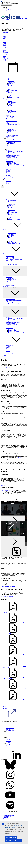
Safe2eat (10, 110)
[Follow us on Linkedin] (16, 759)
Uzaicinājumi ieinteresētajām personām (16, 165)
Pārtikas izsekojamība (12, 130)
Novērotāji (8, 159)
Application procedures (10, 139)
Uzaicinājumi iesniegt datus (11, 157)
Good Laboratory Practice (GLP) (12, 146)
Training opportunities (10, 136)
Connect (7, 11)
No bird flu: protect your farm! (14, 112)
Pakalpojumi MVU (12, 142)
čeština (4, 35)
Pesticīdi (7, 123)
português (5, 54)
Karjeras (5, 168)
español (4, 33)
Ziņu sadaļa (5, 98)
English (4, 40)
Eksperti (7, 172)
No (2, 723)
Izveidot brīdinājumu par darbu (7, 596)
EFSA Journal (9, 10)
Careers (7, 732)
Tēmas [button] (4, 253)
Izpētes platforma (9, 161)
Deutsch (5, 37)
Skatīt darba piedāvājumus (6, 496)
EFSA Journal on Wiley (10, 745)
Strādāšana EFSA (9, 169)
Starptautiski (10, 96)
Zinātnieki (8, 171)
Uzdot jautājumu (11, 143)
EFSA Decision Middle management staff (14, 700)
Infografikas (10, 105)
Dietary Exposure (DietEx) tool (14, 135)
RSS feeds (8, 739)
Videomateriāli (11, 103)
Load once (3, 525)
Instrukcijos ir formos (12, 152)
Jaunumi (10, 101)
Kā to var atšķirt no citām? (6, 4)
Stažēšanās (8, 175)
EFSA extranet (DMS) (10, 748)
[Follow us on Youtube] (10, 799)
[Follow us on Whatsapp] (10, 789)
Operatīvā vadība (11, 88)
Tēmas (4, 114)
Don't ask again (4, 556)
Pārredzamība (11, 79)
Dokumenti (8, 89)
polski (4, 53)
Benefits (5, 706)
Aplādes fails (11, 104)
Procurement (8, 735)
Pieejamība (5, 817)
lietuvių (4, 49)
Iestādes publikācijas (12, 90)
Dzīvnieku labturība (10, 117)
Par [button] (3, 198)
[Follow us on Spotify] (10, 809)
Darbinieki (8, 174)
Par (3, 76)
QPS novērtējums (9, 145)
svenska (4, 60)
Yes (2, 722)
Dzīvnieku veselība (10, 116)
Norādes (7, 132)
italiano (4, 45)
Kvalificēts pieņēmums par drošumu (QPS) (14, 124)
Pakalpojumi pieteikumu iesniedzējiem (13, 141)
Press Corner (8, 108)
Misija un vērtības (12, 78)
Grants (7, 736)
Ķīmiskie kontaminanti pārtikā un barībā (14, 119)
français (4, 42)
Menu (2, 74)
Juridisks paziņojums (7, 814)
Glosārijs (7, 125)
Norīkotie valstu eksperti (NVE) (7, 490)
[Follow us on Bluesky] (10, 769)
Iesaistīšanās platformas (13, 163)
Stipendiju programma (10, 156)
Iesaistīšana (15, 306)
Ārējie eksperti (11, 83)
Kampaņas (8, 109)
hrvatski (4, 44)
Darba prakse (11, 81)
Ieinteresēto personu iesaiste (14, 97)
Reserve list (25, 622)
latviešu (4, 47)
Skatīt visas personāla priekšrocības (8, 586)
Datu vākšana (8, 131)
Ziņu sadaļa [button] (5, 229)
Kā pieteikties (8, 176)
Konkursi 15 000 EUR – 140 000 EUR (16, 151)
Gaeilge (4, 43)
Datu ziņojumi (9, 128)
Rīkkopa (7, 144)
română (4, 56)
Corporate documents (10, 730)
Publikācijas (5, 137)
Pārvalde (7, 84)
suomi (4, 59)
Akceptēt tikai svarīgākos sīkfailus (13, 840)
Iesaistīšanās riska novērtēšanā (14, 164)
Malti (4, 51)
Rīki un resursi (9, 134)
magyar (4, 50)
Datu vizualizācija (12, 102)
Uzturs (7, 122)
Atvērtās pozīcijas (9, 177)
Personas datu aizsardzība (8, 815)
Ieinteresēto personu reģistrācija (14, 166)
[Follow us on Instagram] (10, 779)
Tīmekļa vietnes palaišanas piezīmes (10, 818)
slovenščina (5, 58)
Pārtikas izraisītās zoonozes (11, 121)
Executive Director (12, 86)
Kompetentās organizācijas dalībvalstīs (16, 95)
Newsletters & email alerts (11, 738)
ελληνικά (5, 39)
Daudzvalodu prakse (7, 816)
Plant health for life (12, 111)
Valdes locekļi (11, 85)
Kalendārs (25, 71)
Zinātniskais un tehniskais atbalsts (13, 155)
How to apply (6, 707)
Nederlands (5, 52)
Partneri (7, 91)
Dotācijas (8, 154)
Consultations (8, 734)
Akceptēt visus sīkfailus (11, 837)
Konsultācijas (8, 158)
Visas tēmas (8, 115)
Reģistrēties (3, 485)
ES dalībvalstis (11, 92)
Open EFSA (8, 9)
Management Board (10, 728)
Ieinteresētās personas (10, 162)
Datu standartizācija (10, 129)
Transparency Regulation (11, 729)
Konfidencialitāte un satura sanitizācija (13, 148)
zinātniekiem (19, 457)
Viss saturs (8, 99)
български (5, 32)
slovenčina (5, 57)
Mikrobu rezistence (10, 118)
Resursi (5, 275)
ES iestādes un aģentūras (13, 94)
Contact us (8, 742)
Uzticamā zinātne (11, 82)
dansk (4, 36)
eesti (4, 38)
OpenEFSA (8, 744)
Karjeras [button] (5, 344)
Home (4, 355)
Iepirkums (8, 150)
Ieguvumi (8, 170)
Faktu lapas (10, 106)
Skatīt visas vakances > (5, 367)
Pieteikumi (15, 287)
